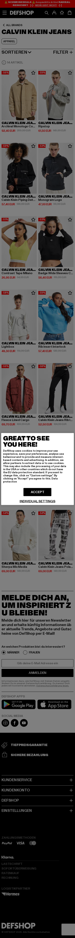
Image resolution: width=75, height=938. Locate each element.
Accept (37, 492)
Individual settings (37, 501)
